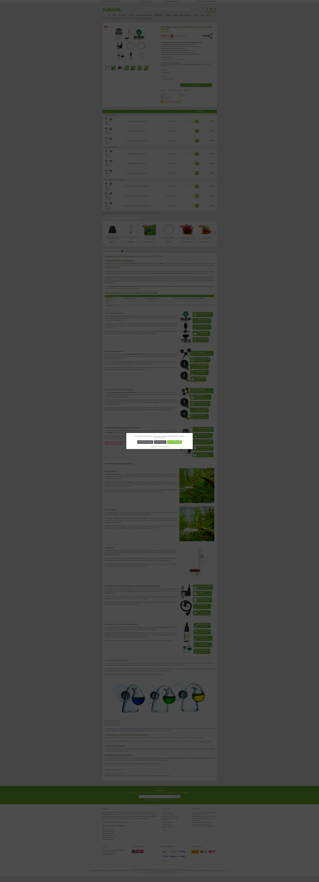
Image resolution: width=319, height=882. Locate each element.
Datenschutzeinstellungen (145, 442)
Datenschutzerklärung (164, 446)
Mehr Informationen (159, 438)
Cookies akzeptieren (160, 442)
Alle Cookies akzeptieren (174, 442)
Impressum (153, 446)
